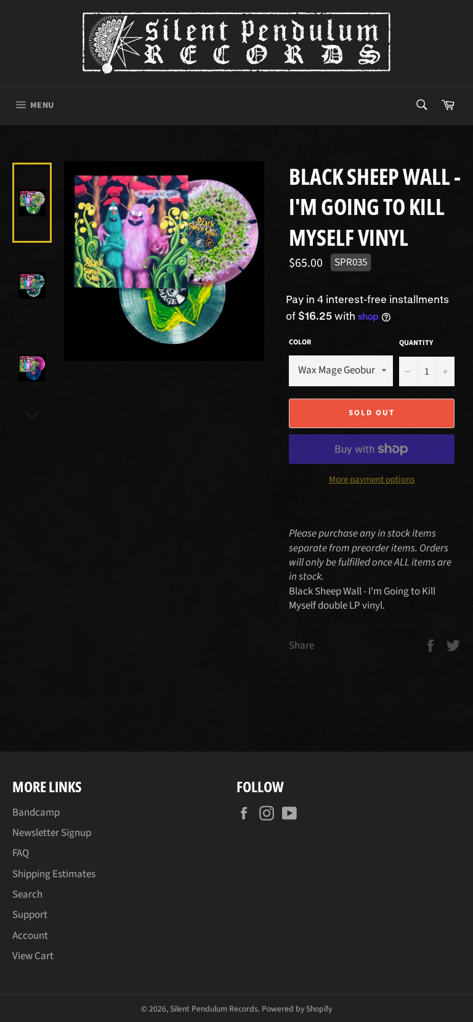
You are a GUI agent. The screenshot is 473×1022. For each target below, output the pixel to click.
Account (30, 935)
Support (29, 914)
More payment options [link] (371, 480)
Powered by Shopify (297, 1009)
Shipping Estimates (53, 874)
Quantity (416, 343)
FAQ (20, 853)
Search (27, 894)
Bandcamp (36, 812)
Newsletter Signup (51, 832)
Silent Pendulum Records (214, 1009)
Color (300, 342)
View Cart (33, 956)
